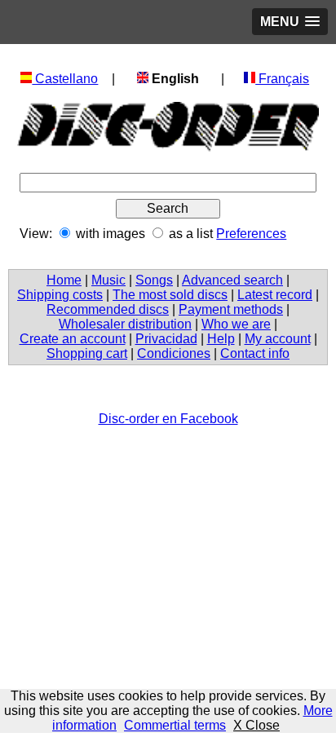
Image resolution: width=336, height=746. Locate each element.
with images (110, 234)
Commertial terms (175, 725)
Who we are (236, 324)
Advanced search (232, 280)
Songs (154, 280)
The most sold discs (170, 295)
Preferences (251, 234)
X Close (256, 725)
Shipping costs (60, 295)
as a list (191, 234)
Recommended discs (107, 309)
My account (278, 339)
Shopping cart (86, 353)
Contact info (255, 353)
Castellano (65, 79)
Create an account (73, 339)
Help (221, 339)
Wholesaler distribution (125, 324)
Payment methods (231, 309)
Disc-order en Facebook (168, 419)
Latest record (274, 295)
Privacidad (166, 339)
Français (282, 79)
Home (64, 280)
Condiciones (173, 353)
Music (108, 280)
